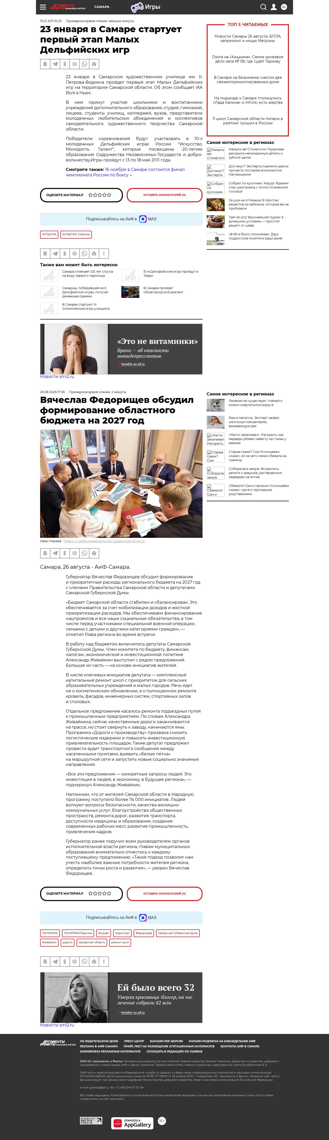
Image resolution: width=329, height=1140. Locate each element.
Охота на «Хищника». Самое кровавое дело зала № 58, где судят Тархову (248, 59)
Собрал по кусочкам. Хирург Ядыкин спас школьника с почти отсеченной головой (258, 187)
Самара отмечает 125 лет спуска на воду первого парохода (87, 274)
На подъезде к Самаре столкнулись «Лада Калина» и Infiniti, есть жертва (247, 100)
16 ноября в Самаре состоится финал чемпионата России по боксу (125, 172)
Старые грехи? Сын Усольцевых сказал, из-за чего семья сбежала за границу (257, 456)
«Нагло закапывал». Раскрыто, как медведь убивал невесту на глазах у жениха (257, 439)
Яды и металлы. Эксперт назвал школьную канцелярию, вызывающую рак (254, 422)
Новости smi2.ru (57, 376)
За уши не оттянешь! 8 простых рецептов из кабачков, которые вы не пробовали (259, 204)
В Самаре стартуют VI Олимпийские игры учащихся (86, 306)
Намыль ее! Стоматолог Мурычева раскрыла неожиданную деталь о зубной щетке (256, 153)
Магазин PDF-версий (166, 1041)
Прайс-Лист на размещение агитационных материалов (169, 1046)
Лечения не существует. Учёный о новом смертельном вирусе (255, 403)
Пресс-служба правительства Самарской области (104, 541)
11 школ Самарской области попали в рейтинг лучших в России (248, 121)
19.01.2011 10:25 (51, 21)
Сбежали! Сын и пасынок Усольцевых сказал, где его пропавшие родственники (259, 490)
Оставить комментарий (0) (164, 195)
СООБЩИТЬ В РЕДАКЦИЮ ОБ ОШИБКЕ (175, 1051)
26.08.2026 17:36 (52, 392)
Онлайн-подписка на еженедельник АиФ (222, 1041)
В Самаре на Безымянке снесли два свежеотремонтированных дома (248, 79)
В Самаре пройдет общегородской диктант (163, 290)
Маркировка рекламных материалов (110, 1051)
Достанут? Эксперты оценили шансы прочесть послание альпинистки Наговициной (258, 170)
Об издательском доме (99, 1041)
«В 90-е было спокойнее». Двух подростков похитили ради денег (256, 236)
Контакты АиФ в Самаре (240, 1046)
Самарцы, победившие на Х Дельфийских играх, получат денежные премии (85, 292)
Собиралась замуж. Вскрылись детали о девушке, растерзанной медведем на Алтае (255, 473)
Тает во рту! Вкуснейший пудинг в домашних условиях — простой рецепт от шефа (256, 221)
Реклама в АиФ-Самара (99, 1046)
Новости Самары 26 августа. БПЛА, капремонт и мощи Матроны (248, 38)
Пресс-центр (134, 1041)
